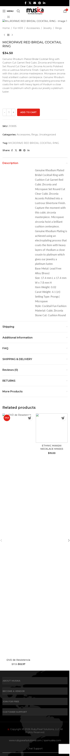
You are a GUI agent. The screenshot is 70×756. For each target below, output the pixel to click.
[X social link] (30, 3)
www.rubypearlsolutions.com (25, 740)
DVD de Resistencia (18, 659)
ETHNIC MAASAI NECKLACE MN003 (51, 447)
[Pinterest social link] (39, 3)
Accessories (33, 28)
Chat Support (35, 748)
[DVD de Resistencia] (18, 535)
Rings (58, 28)
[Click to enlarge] (8, 17)
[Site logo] (34, 10)
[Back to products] (8, 35)
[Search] (18, 11)
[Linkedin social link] (44, 3)
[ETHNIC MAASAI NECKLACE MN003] (52, 428)
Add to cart (28, 112)
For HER (18, 28)
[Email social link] (34, 3)
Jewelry (47, 28)
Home (6, 28)
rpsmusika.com (52, 740)
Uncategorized (47, 134)
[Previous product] (4, 35)
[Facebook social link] (26, 3)
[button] (30, 418)
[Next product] (12, 35)
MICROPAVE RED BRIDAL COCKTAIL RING (33, 143)
